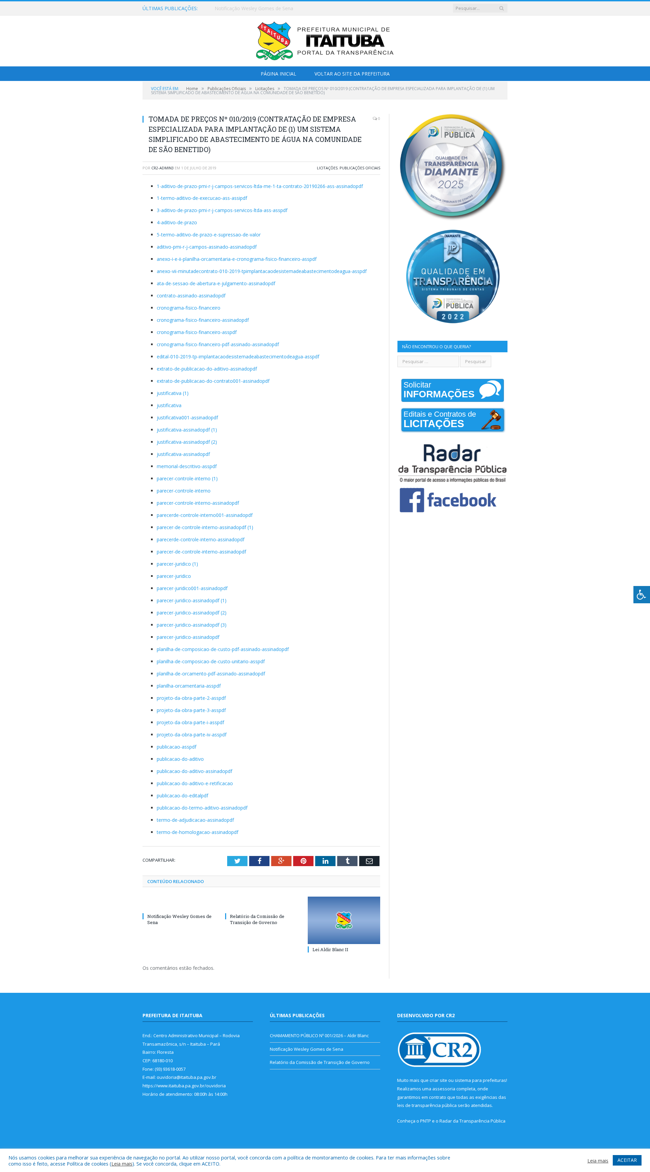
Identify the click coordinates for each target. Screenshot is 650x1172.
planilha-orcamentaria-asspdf (189, 686)
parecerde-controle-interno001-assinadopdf (205, 515)
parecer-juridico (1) (177, 564)
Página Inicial (278, 73)
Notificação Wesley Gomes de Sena (254, 8)
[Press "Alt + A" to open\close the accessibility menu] (641, 594)
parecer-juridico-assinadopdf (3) (191, 625)
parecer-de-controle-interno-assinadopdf (201, 551)
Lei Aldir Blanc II (330, 949)
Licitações (327, 167)
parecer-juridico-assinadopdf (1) (191, 600)
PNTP (425, 1121)
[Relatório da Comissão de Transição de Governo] (261, 904)
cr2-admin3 (162, 167)
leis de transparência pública (427, 1105)
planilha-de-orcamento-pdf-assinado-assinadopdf (211, 673)
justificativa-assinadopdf (183, 454)
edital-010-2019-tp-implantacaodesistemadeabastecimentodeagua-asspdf (238, 356)
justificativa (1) (173, 393)
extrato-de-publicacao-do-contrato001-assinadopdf (213, 381)
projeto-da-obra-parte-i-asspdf (190, 722)
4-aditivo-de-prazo (177, 222)
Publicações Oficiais (360, 167)
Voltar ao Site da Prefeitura (352, 73)
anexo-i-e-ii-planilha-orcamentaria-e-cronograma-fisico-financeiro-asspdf (237, 259)
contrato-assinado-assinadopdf (191, 295)
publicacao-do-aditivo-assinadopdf (194, 771)
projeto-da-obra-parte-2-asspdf (191, 698)
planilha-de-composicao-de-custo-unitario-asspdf (211, 661)
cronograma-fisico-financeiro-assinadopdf (203, 320)
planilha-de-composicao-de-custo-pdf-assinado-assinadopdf (223, 649)
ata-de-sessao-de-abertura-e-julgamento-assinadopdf (216, 283)
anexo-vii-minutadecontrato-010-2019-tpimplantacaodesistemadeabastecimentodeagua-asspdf (262, 271)
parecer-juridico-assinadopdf (188, 637)
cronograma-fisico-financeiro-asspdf (197, 332)
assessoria (443, 1089)
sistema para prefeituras (480, 1080)
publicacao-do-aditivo (180, 759)
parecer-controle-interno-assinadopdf (198, 503)
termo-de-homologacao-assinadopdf (197, 832)
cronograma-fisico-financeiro (188, 308)
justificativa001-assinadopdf (187, 417)
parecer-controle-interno (184, 490)
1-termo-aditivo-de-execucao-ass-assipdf (202, 198)
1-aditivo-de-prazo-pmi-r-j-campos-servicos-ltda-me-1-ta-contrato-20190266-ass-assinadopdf (260, 186)
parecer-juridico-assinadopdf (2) (191, 612)
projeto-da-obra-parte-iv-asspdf (191, 734)
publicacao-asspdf (176, 747)
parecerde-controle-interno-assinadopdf (200, 539)
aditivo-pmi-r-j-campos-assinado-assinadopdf (207, 247)
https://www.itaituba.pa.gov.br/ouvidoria (184, 1086)
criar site (438, 1080)
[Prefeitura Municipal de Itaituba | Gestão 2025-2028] (325, 39)
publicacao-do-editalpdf (182, 795)
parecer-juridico (174, 576)
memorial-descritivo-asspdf (187, 466)
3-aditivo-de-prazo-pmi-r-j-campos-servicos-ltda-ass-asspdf (222, 210)
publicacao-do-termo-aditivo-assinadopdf (202, 807)
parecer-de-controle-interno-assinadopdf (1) (205, 527)
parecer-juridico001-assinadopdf (192, 588)
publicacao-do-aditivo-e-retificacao (195, 783)
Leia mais (121, 1163)
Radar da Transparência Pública (472, 1121)
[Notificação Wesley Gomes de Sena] (179, 904)
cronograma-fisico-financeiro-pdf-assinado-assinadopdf (218, 344)
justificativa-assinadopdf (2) (187, 442)
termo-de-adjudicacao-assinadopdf (195, 820)
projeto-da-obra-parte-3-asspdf (191, 710)
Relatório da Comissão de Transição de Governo (257, 919)
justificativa (169, 405)
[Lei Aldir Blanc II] (344, 920)
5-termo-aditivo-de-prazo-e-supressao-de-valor (209, 234)
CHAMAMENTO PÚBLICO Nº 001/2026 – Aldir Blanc (319, 1035)
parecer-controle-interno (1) (187, 478)
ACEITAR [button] (627, 1160)
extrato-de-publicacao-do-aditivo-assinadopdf (207, 368)
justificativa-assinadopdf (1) (187, 429)
